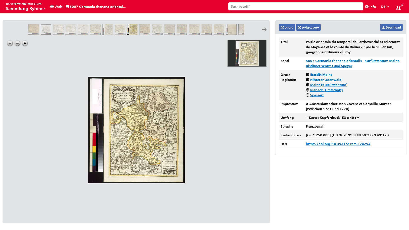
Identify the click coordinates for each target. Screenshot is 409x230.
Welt (58, 6)
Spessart (317, 95)
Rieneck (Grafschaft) (326, 90)
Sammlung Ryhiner (25, 6)
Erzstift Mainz (321, 74)
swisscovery (310, 27)
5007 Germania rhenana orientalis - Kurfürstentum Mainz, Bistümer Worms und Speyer (98, 6)
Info (372, 6)
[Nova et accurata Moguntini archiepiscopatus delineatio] (34, 33)
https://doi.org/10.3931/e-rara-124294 (338, 143)
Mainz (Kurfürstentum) (328, 84)
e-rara (288, 27)
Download (393, 27)
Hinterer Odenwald (325, 79)
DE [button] (383, 6)
